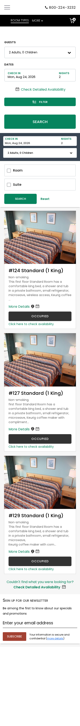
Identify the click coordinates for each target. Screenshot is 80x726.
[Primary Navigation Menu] (7, 7)
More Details (20, 306)
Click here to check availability (31, 324)
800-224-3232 (62, 7)
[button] (40, 52)
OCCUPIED (40, 316)
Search (40, 121)
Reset (45, 199)
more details (55, 638)
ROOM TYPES (20, 20)
